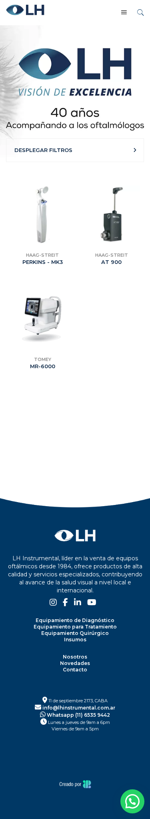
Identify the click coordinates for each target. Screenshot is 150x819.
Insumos (75, 640)
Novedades (75, 663)
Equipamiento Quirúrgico (75, 633)
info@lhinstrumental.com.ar (78, 708)
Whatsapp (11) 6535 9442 (78, 715)
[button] (132, 801)
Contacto (75, 670)
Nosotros (75, 657)
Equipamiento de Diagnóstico (75, 620)
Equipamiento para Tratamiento (75, 627)
